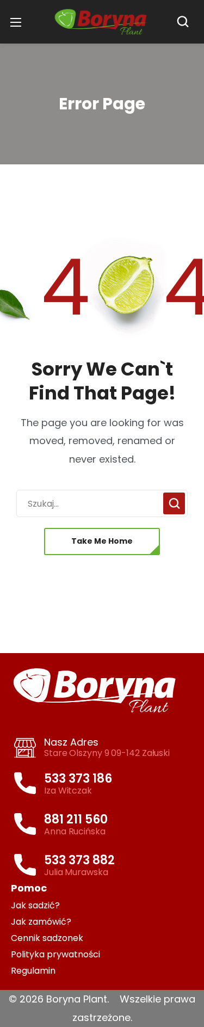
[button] (185, 21)
